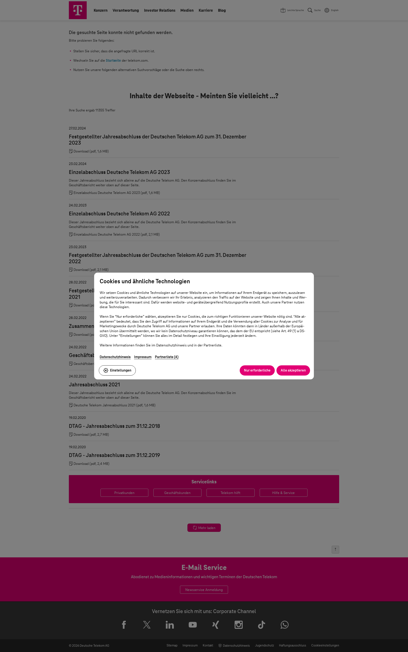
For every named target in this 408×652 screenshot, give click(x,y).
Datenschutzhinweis (115, 357)
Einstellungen (120, 370)
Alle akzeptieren (293, 370)
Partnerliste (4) (166, 357)
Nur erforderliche (257, 370)
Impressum (143, 357)
